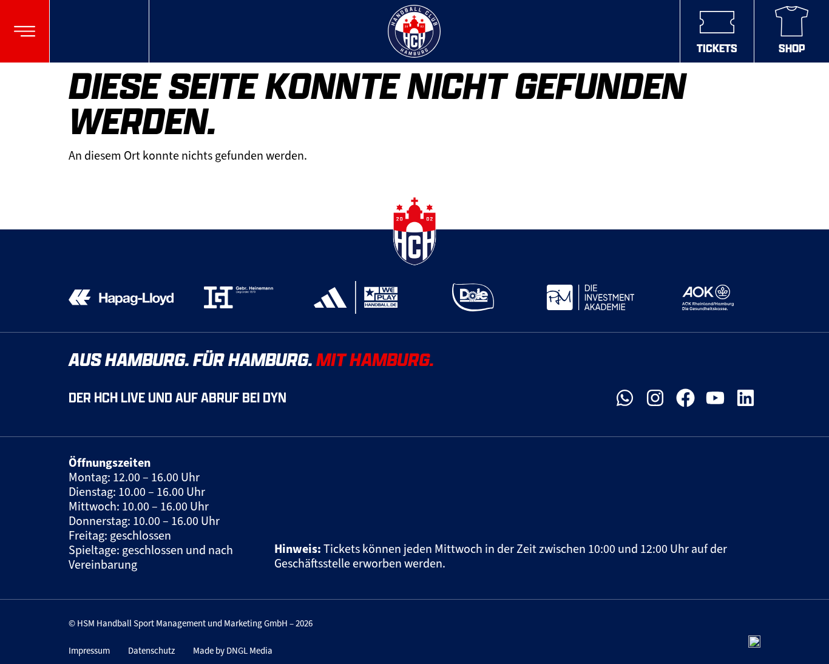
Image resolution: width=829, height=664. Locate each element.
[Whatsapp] (625, 398)
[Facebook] (685, 398)
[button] (24, 31)
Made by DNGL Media (232, 650)
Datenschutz (151, 650)
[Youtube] (715, 398)
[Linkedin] (745, 398)
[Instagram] (655, 398)
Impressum (89, 650)
